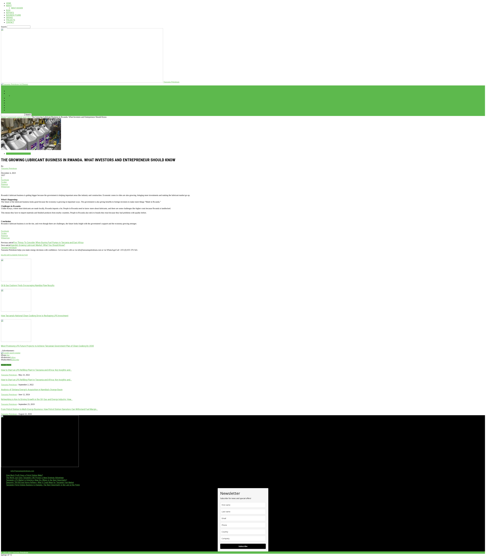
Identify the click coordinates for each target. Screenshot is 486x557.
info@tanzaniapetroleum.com (22, 471)
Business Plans (13, 15)
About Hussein (17, 8)
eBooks (9, 17)
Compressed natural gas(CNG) (18, 117)
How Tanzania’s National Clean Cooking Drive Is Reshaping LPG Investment (34, 315)
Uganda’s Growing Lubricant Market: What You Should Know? (37, 245)
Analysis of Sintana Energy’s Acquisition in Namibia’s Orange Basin (32, 389)
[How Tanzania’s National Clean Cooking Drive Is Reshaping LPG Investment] (16, 311)
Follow (13, 357)
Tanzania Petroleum (9, 168)
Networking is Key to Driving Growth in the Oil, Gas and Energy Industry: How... (37, 399)
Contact (10, 22)
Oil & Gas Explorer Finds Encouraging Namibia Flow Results (27, 285)
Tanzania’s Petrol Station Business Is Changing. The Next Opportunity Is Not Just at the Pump (43, 485)
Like (7, 355)
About (9, 5)
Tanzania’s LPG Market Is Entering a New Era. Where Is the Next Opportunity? (36, 480)
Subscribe (15, 360)
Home (8, 3)
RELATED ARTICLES (7, 255)
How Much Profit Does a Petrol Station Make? (24, 475)
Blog (8, 10)
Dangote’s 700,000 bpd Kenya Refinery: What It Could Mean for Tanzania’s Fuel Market (40, 482)
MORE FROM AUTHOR (20, 255)
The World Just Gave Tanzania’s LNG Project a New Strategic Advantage (35, 477)
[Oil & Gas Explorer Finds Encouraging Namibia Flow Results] (16, 281)
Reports (10, 13)
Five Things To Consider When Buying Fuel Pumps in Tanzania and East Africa (48, 242)
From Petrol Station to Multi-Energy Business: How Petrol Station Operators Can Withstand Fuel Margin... (49, 409)
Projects (10, 20)
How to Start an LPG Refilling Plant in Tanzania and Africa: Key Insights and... (36, 370)
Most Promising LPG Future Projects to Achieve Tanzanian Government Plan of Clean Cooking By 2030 (47, 346)
